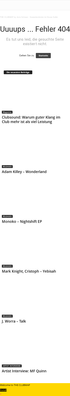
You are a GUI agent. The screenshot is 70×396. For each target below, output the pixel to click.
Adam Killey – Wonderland (24, 171)
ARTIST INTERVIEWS (12, 365)
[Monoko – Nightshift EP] (35, 200)
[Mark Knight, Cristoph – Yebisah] (35, 250)
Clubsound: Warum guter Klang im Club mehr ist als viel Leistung (31, 119)
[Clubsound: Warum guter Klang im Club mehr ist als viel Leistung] (35, 96)
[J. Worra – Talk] (35, 299)
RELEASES (7, 166)
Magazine (7, 112)
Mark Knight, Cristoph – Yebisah (29, 271)
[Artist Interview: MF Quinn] (35, 349)
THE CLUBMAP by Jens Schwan (14, 17)
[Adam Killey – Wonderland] (35, 150)
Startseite (43, 55)
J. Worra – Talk (14, 321)
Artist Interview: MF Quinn (24, 371)
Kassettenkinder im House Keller (44, 17)
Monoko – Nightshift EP (22, 221)
